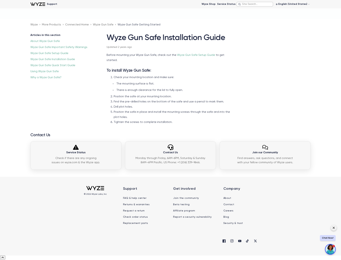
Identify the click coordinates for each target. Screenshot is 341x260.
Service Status (226, 4)
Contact (228, 204)
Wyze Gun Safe (103, 24)
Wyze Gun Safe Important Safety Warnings (58, 47)
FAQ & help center (135, 198)
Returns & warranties (136, 204)
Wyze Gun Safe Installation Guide (52, 59)
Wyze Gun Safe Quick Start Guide (52, 65)
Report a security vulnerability (192, 217)
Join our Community (265, 152)
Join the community (186, 198)
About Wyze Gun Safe (45, 41)
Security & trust (233, 223)
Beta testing (181, 204)
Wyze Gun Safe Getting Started (139, 24)
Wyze (34, 24)
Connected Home (77, 24)
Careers (228, 210)
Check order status (135, 217)
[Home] (37, 4)
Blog (226, 217)
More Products (51, 24)
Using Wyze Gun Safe (44, 71)
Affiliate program (184, 210)
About (227, 198)
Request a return (134, 210)
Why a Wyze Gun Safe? (45, 77)
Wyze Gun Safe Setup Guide (49, 53)
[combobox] (254, 4)
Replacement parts (135, 223)
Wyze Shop (208, 4)
